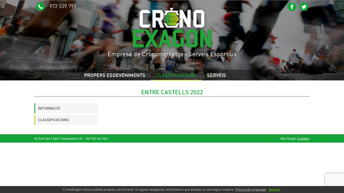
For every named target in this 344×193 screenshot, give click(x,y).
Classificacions (176, 75)
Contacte (96, 86)
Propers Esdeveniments (114, 75)
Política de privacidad (250, 189)
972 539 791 (62, 6)
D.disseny (303, 138)
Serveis (216, 75)
